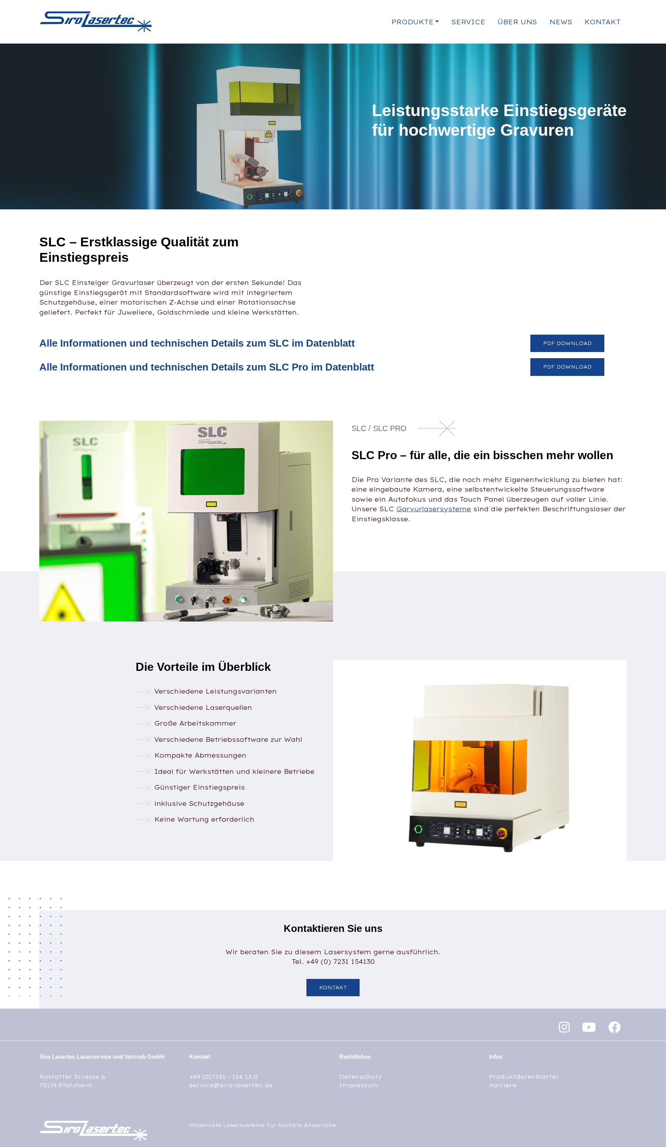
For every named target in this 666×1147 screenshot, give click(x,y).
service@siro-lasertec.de (231, 1085)
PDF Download (567, 343)
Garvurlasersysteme (433, 509)
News (560, 22)
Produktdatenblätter (524, 1076)
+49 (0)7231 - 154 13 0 (223, 1076)
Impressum (358, 1085)
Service (468, 22)
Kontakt (602, 22)
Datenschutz (360, 1076)
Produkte (412, 22)
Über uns (517, 22)
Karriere (502, 1085)
